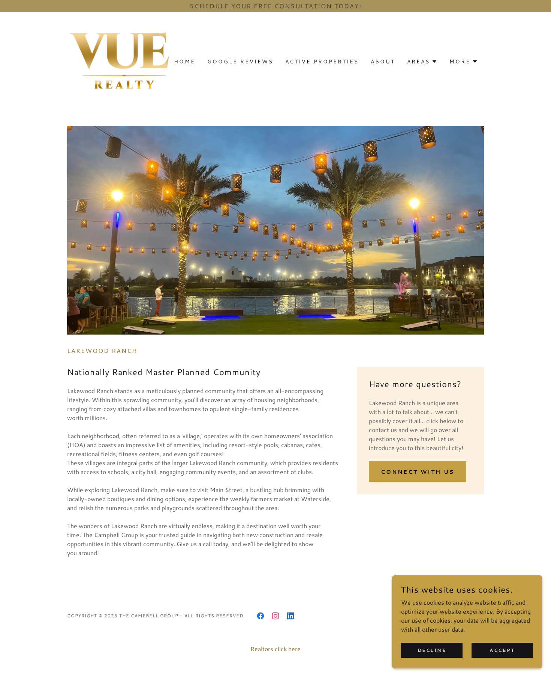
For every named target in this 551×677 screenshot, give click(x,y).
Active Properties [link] (322, 61)
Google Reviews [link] (240, 61)
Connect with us (417, 472)
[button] (422, 61)
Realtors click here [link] (275, 648)
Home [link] (184, 61)
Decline (432, 650)
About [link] (383, 61)
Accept (502, 650)
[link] (119, 60)
